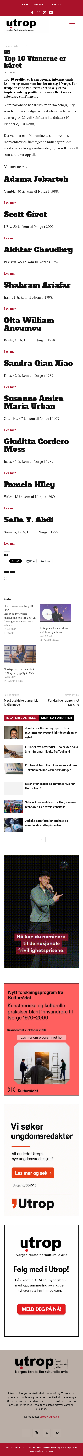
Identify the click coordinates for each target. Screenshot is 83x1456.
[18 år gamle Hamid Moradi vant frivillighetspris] (55, 613)
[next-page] (47, 839)
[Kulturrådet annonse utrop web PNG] (41, 1094)
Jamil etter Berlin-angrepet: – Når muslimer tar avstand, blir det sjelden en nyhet (51, 732)
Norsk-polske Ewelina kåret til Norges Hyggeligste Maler (19, 671)
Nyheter (17, 45)
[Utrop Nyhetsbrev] (41, 1336)
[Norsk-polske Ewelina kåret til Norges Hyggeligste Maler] (20, 654)
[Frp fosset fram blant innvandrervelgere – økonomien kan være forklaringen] (13, 769)
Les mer (10, 202)
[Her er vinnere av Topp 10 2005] (22, 619)
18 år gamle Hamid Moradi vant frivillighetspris (54, 630)
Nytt (28, 45)
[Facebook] (26, 1433)
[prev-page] (41, 839)
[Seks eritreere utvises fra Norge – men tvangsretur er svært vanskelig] (13, 806)
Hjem (7, 45)
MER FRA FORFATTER (56, 718)
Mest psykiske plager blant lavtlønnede (22, 702)
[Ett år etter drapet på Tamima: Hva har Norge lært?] (13, 788)
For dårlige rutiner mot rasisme (63, 702)
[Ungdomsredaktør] (41, 1215)
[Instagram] (36, 1433)
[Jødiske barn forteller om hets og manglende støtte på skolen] (13, 825)
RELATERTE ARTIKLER (21, 718)
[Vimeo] (57, 1433)
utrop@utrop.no (49, 1416)
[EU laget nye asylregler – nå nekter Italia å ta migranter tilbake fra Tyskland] (13, 751)
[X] (47, 1433)
